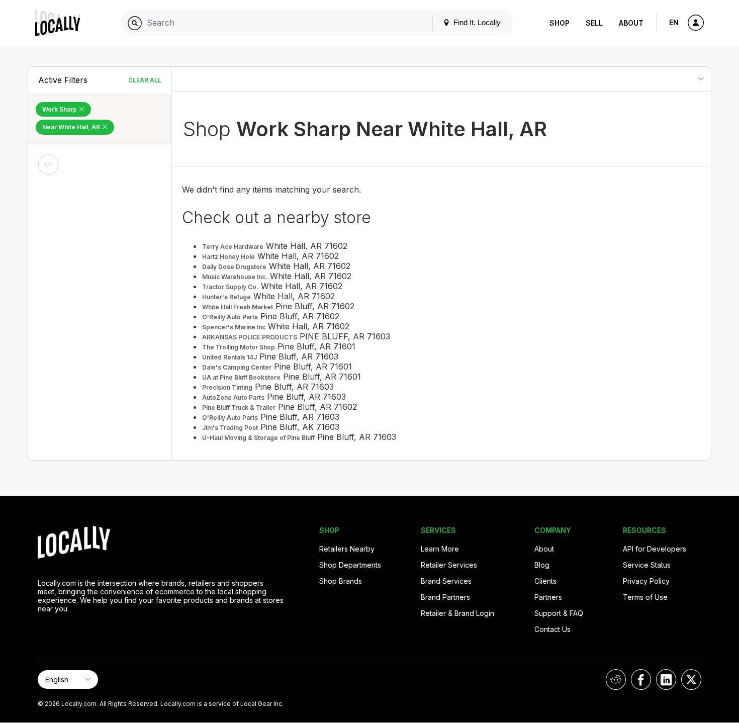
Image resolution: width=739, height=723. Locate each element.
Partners (548, 597)
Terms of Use (645, 597)
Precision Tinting (227, 387)
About (631, 23)
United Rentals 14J (229, 357)
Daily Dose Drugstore (234, 266)
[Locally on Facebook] (641, 679)
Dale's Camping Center (236, 367)
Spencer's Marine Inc (233, 327)
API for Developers (654, 549)
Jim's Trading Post (230, 427)
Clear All (144, 80)
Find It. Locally (476, 22)
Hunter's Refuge (226, 297)
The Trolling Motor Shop (238, 347)
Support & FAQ (558, 613)
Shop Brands (340, 581)
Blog (541, 565)
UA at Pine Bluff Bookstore (241, 377)
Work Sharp (60, 109)
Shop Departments (350, 565)
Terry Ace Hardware (232, 246)
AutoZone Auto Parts (233, 397)
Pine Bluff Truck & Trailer (238, 407)
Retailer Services (449, 565)
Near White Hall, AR (72, 127)
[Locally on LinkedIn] (666, 679)
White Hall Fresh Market (237, 307)
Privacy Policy (646, 581)
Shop (559, 23)
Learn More (440, 549)
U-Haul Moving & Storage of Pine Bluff (258, 437)
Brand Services (446, 581)
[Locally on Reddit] (616, 679)
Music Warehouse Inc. (234, 277)
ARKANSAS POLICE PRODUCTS (249, 337)
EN (674, 22)
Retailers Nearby (347, 549)
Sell (594, 23)
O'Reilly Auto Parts (230, 317)
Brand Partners (445, 597)
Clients (545, 581)
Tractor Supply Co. (230, 287)
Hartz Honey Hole (228, 256)
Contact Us (552, 629)
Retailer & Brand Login (457, 613)
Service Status (647, 565)
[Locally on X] (691, 679)
